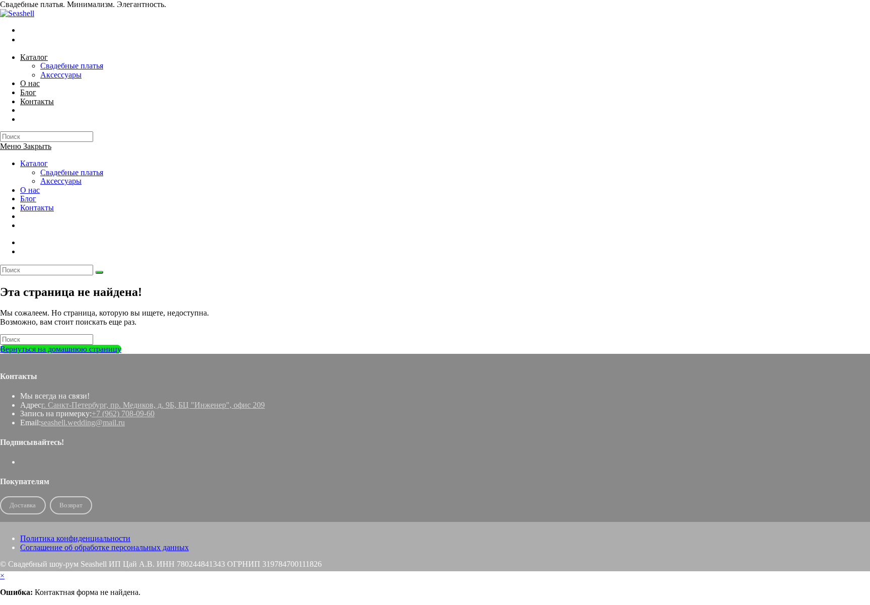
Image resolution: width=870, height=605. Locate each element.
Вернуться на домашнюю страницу (60, 349)
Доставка (23, 505)
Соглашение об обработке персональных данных (104, 547)
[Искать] (99, 272)
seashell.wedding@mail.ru (83, 422)
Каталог (34, 163)
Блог (28, 198)
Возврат (71, 505)
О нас (30, 190)
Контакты (37, 207)
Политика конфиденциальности (75, 538)
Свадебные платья (71, 172)
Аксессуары (61, 181)
